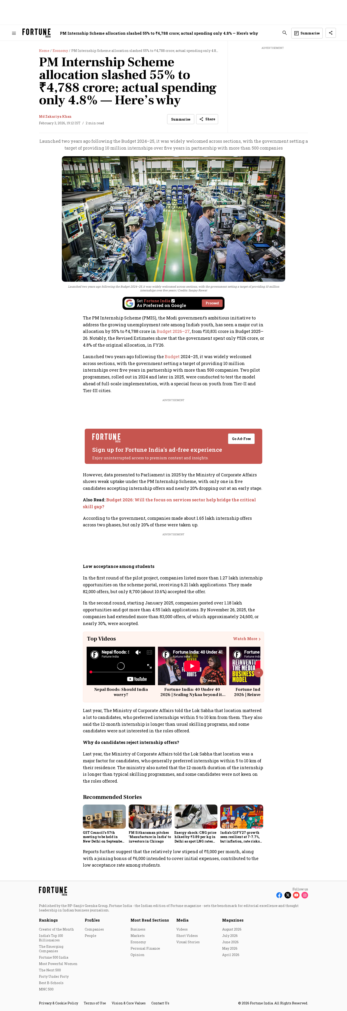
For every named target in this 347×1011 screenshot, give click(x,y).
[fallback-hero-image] (104, 817)
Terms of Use (95, 1003)
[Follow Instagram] (304, 895)
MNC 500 (46, 989)
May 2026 (229, 948)
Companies (94, 929)
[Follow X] (287, 895)
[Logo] (36, 33)
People (90, 935)
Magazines (233, 920)
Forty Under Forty (54, 976)
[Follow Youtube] (296, 895)
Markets (138, 935)
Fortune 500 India (53, 957)
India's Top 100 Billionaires (51, 937)
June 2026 (230, 942)
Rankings (48, 920)
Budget (172, 356)
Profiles (92, 920)
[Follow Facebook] (279, 895)
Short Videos (187, 935)
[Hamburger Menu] (14, 33)
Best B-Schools (51, 983)
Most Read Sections (150, 920)
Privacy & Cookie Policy (58, 1003)
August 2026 (231, 929)
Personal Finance (145, 948)
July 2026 (230, 935)
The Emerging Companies (51, 948)
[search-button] (285, 33)
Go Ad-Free (241, 438)
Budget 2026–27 (173, 331)
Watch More (245, 639)
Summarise (180, 119)
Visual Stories (188, 942)
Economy (138, 942)
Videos (182, 929)
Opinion (137, 954)
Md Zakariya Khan (55, 116)
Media (182, 920)
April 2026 (230, 954)
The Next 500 (50, 970)
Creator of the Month (56, 929)
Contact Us (160, 1003)
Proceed (212, 303)
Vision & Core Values (129, 1003)
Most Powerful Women (58, 963)
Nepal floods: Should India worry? (121, 692)
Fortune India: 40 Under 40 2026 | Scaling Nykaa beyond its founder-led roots (192, 694)
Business (138, 929)
